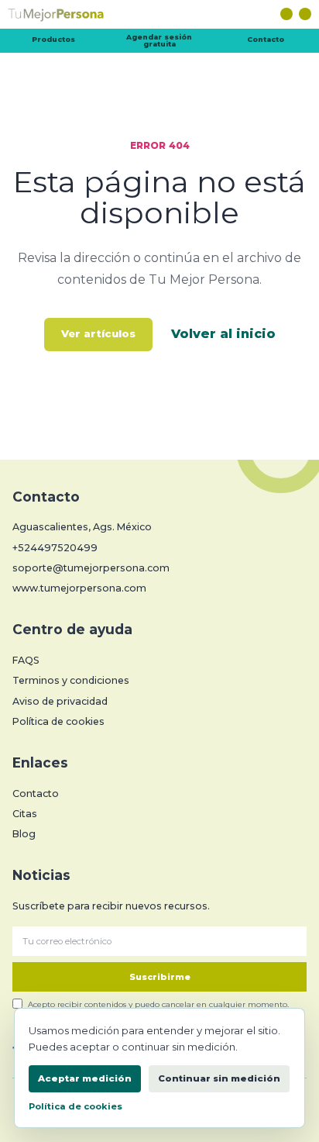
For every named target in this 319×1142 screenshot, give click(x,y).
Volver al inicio (223, 333)
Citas (24, 813)
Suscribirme (159, 976)
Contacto (265, 39)
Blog (24, 834)
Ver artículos (98, 333)
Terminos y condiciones (70, 680)
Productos (53, 39)
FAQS (25, 660)
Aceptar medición (85, 1078)
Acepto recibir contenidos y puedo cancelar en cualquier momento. (158, 1004)
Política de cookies (58, 721)
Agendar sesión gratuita (159, 40)
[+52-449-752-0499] (305, 14)
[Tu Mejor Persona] (159, 17)
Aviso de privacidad (60, 701)
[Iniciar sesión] (286, 14)
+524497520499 (55, 548)
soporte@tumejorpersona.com (91, 568)
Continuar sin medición (219, 1078)
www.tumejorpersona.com (79, 588)
